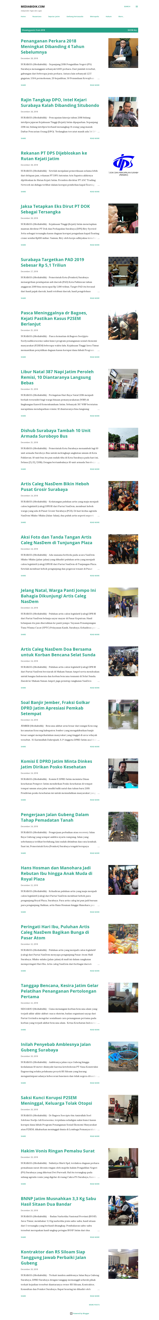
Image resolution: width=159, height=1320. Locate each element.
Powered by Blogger (81, 1313)
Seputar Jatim (54, 16)
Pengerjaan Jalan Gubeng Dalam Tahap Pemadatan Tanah (55, 817)
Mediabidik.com (33, 6)
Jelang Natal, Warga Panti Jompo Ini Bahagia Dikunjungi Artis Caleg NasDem (58, 595)
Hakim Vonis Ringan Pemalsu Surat (58, 1151)
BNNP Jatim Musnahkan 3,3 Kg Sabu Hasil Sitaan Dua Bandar (58, 1201)
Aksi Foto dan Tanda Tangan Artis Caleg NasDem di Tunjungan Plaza (56, 539)
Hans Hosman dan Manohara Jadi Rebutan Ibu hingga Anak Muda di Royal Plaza (56, 873)
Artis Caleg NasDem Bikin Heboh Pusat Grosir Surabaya (55, 486)
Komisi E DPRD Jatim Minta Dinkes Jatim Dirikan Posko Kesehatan (56, 764)
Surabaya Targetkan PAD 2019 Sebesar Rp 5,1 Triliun (52, 262)
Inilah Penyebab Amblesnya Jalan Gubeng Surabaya (56, 1047)
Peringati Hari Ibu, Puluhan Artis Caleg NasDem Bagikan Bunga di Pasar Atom (55, 932)
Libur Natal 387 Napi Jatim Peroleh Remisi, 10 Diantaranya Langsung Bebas (57, 377)
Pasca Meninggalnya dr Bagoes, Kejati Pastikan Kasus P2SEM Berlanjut (54, 318)
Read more (95, 85)
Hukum (109, 16)
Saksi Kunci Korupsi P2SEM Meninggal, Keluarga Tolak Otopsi (56, 1100)
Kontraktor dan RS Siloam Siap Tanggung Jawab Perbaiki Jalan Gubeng (53, 1257)
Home (23, 16)
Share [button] (23, 85)
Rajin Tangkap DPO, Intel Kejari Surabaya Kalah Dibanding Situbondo (60, 102)
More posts (94, 1305)
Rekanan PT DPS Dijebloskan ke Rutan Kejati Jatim (54, 155)
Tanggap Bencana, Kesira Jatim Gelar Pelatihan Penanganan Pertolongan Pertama (59, 991)
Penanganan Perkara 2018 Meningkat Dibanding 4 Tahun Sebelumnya (52, 46)
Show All (132, 30)
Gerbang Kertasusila (75, 16)
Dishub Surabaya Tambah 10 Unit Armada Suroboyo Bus (56, 433)
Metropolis (94, 16)
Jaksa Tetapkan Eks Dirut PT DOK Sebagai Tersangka (55, 209)
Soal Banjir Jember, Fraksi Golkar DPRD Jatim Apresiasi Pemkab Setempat (55, 708)
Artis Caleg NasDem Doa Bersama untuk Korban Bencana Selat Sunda (58, 652)
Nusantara (36, 16)
